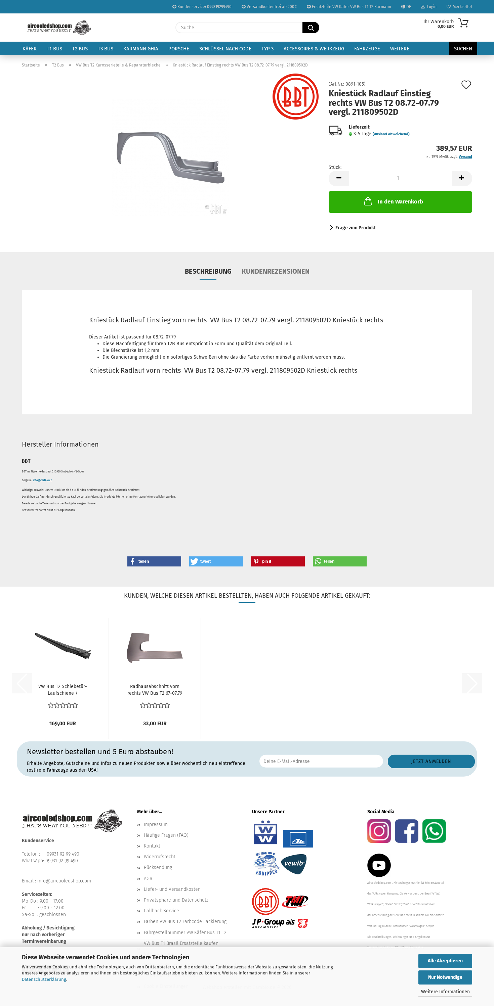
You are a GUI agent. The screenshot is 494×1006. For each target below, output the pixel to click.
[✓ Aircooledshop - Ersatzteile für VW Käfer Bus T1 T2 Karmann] (59, 27)
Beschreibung (208, 271)
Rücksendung (158, 867)
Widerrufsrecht (159, 857)
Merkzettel (461, 6)
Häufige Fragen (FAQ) (166, 835)
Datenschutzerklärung (44, 979)
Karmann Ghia (140, 49)
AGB (148, 878)
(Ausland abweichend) (391, 134)
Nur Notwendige (445, 977)
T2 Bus (80, 49)
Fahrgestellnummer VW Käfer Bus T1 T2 (185, 932)
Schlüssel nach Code (225, 49)
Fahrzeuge (367, 49)
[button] (339, 178)
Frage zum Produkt (355, 228)
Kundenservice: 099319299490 (204, 6)
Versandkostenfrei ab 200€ (271, 6)
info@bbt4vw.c (42, 480)
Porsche (178, 49)
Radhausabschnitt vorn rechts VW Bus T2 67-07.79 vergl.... (154, 690)
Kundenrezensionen (276, 271)
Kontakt (152, 846)
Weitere (399, 49)
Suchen (463, 49)
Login (431, 6)
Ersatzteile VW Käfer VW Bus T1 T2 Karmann (351, 6)
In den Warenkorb (400, 201)
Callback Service (161, 911)
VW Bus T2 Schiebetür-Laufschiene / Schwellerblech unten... (62, 690)
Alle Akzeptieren (445, 961)
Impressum (156, 824)
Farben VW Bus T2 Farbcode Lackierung (185, 921)
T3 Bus (105, 49)
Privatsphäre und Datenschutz (176, 900)
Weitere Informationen (445, 992)
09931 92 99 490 (63, 854)
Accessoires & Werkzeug (314, 49)
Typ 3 (267, 49)
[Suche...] (310, 27)
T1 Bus (54, 49)
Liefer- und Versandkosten (172, 889)
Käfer (30, 49)
